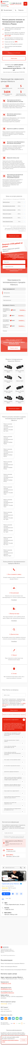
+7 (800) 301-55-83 (16, 3)
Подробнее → (23, 310)
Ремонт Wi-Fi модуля (7, 213)
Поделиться (2, 1018)
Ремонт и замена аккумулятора (9, 209)
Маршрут (7, 893)
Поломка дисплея (5, 315)
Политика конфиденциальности (14, 1030)
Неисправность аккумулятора (6, 320)
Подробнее (14, 600)
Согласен (23, 1040)
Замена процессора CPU (7, 217)
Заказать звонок (14, 348)
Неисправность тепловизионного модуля (7, 310)
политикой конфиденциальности (16, 270)
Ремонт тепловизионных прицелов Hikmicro (12, 963)
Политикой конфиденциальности (17, 837)
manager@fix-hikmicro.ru (7, 992)
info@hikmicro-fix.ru (6, 989)
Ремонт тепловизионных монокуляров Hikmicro (13, 969)
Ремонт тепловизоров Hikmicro (9, 966)
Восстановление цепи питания (9, 206)
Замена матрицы (6, 202)
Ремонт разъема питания (8, 221)
